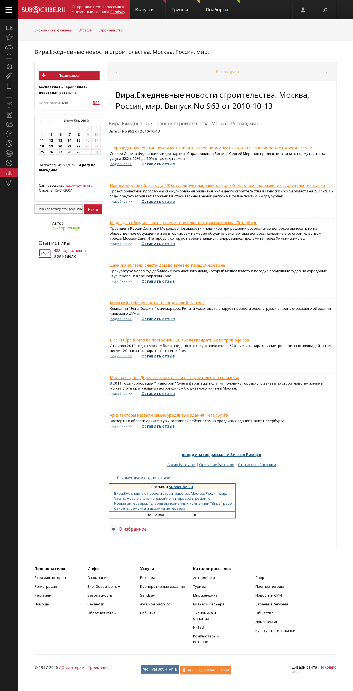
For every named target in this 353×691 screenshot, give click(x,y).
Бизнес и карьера (208, 604)
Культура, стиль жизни (275, 630)
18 (42, 146)
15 (78, 140)
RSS (96, 102)
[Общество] (9, 124)
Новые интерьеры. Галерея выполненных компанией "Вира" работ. (174, 503)
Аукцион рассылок (156, 604)
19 (51, 146)
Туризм (199, 586)
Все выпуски (227, 71)
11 (42, 140)
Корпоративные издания (162, 586)
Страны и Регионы (271, 604)
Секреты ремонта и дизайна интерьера (149, 508)
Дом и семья (266, 621)
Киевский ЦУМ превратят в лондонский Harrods (157, 302)
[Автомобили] (9, 47)
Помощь (41, 604)
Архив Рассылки (181, 464)
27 (60, 152)
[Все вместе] (9, 27)
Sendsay (147, 595)
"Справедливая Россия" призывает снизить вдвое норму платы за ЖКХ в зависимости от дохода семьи (211, 147)
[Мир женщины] (9, 76)
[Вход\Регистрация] (303, 9)
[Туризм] (9, 163)
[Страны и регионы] (9, 153)
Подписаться (69, 75)
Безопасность (99, 595)
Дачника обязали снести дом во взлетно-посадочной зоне (167, 265)
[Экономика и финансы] (9, 172)
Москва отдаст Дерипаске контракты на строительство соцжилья (174, 377)
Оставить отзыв (158, 164)
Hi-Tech (199, 627)
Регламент (43, 595)
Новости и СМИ (268, 595)
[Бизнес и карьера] (9, 56)
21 (69, 146)
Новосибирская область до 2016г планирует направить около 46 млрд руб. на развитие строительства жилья (217, 185)
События (148, 612)
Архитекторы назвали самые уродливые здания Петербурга (169, 415)
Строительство (110, 30)
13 (60, 140)
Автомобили (204, 577)
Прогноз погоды (269, 586)
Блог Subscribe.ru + (104, 586)
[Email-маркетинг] (9, 182)
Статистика (54, 243)
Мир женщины (205, 595)
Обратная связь (101, 612)
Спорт (260, 577)
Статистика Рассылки (257, 464)
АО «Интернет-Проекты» (82, 667)
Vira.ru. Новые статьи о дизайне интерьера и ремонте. (162, 498)
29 (78, 152)
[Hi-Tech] (9, 85)
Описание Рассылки (216, 464)
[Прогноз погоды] (9, 134)
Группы (180, 10)
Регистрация (45, 586)
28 (69, 152)
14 (69, 140)
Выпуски (144, 10)
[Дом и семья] (9, 66)
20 (60, 146)
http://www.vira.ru (78, 185)
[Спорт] (9, 143)
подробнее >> (121, 164)
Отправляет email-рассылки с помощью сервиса (98, 9)
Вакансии (95, 604)
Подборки (217, 10)
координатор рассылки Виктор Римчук (221, 454)
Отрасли (85, 30)
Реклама (147, 577)
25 (42, 152)
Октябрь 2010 (76, 120)
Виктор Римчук (66, 228)
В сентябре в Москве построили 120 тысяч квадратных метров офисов (179, 340)
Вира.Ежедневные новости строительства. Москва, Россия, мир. (121, 51)
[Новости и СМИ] (9, 114)
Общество (264, 612)
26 (51, 152)
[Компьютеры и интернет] (9, 95)
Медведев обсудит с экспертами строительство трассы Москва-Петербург (183, 222)
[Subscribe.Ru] (43, 9)
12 (51, 140)
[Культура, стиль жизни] (9, 105)
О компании (98, 577)
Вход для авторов (50, 577)
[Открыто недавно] (9, 37)
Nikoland (328, 667)
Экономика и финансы (53, 30)
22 (78, 146)
